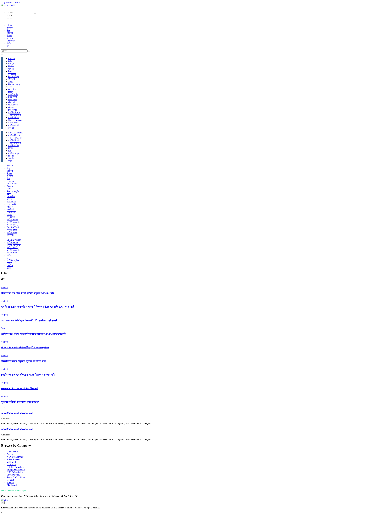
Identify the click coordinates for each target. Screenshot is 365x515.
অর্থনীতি (10, 38)
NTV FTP (11, 464)
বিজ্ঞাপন (11, 156)
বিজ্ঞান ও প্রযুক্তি (14, 84)
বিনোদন (9, 35)
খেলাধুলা (10, 33)
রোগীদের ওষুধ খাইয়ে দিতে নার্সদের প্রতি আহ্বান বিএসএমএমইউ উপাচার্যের (33, 333)
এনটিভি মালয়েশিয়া (14, 115)
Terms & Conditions (16, 477)
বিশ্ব (8, 30)
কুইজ (10, 161)
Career (10, 454)
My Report (12, 485)
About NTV (12, 451)
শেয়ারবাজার (11, 40)
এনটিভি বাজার (13, 122)
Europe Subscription (16, 469)
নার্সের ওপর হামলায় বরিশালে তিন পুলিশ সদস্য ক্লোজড (25, 347)
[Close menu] (2, 54)
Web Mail (11, 462)
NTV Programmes (15, 457)
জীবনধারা (11, 79)
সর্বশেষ (9, 25)
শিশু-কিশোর (12, 110)
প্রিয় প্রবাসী (12, 97)
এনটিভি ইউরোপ (14, 112)
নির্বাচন (10, 92)
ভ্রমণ (10, 87)
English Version (15, 120)
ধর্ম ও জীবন (12, 89)
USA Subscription (15, 472)
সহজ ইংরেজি (13, 94)
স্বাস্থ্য (10, 81)
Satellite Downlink (15, 467)
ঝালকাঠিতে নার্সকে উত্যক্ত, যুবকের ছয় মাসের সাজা (23, 361)
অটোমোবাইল (13, 104)
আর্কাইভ (11, 158)
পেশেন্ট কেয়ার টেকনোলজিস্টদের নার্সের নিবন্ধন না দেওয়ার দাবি (28, 374)
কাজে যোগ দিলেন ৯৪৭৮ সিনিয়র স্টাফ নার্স (19, 388)
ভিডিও (9, 43)
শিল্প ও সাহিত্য (13, 76)
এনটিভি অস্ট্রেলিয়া (15, 138)
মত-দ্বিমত (12, 74)
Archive (10, 482)
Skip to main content (10, 2)
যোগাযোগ (11, 128)
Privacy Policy (13, 475)
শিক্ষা (10, 71)
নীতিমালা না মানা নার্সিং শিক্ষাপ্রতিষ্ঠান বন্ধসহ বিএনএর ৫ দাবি (27, 293)
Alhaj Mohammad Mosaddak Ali (17, 413)
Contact (10, 480)
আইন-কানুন (12, 99)
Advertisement (13, 459)
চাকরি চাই (11, 102)
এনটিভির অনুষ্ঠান (14, 153)
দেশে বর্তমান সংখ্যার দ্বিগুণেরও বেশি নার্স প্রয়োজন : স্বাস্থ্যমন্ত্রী (29, 320)
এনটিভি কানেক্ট (13, 125)
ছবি (8, 46)
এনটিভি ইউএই (13, 117)
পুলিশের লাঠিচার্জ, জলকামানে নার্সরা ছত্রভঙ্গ (20, 401)
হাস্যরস (11, 107)
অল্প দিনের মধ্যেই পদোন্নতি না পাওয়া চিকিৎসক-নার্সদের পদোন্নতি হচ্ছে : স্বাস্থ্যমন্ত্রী (37, 306)
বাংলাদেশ (10, 28)
